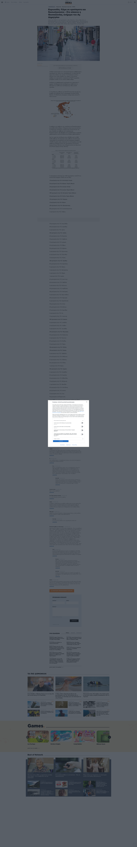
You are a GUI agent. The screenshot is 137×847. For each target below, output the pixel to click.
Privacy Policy (74, 444)
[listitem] (68, 420)
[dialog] (68, 423)
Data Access (68, 444)
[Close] (87, 402)
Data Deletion (62, 444)
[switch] (81, 423)
